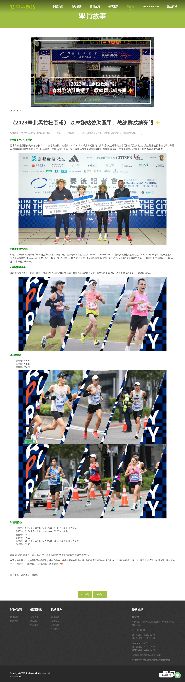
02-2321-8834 (138, 630)
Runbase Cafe (151, 6)
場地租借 (55, 621)
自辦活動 (55, 625)
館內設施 (55, 617)
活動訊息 (34, 621)
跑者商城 (172, 6)
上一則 (85, 594)
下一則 (99, 594)
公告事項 (34, 617)
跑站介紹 (14, 617)
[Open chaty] (177, 675)
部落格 (130, 6)
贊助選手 (113, 6)
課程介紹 (95, 6)
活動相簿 (34, 625)
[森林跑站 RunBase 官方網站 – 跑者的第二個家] (22, 6)
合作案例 (55, 629)
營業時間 (14, 621)
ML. (20, 677)
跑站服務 (77, 6)
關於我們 (58, 6)
